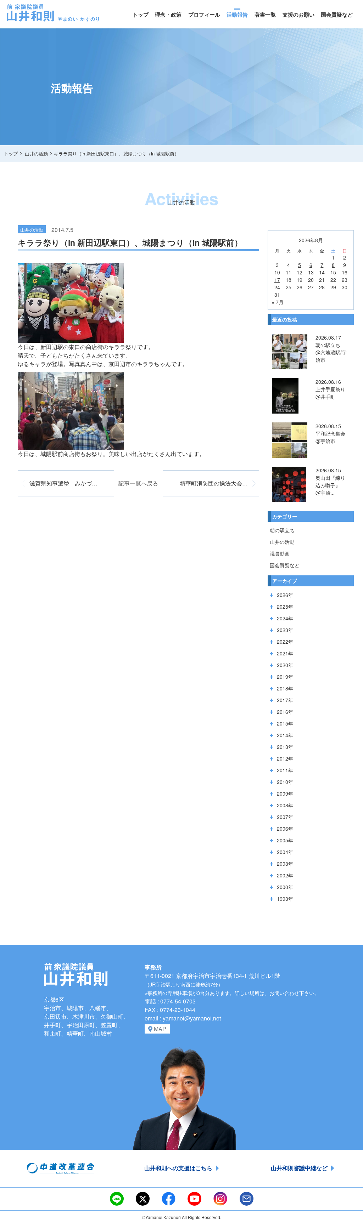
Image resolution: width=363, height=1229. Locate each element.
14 (322, 272)
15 (333, 272)
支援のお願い (298, 14)
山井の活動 (282, 541)
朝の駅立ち (282, 530)
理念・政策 (168, 14)
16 (344, 272)
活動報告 (237, 14)
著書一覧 (265, 14)
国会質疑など (337, 14)
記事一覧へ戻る (138, 483)
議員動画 (280, 553)
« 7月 (278, 302)
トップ (141, 14)
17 (277, 279)
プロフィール (204, 14)
